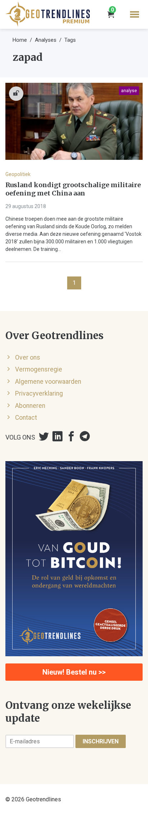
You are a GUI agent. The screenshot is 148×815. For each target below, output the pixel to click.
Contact (26, 417)
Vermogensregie (38, 369)
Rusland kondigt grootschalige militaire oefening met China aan (73, 189)
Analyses (45, 40)
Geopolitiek (18, 174)
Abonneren (30, 405)
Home (20, 40)
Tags (70, 40)
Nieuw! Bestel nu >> (74, 672)
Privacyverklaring (39, 393)
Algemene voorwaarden (48, 381)
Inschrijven (101, 741)
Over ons (27, 357)
